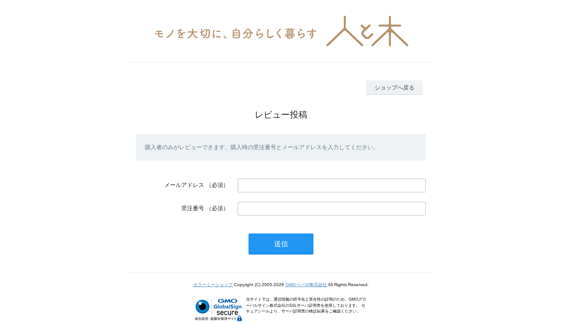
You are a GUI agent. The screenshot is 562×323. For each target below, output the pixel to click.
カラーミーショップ (213, 284)
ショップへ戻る (394, 87)
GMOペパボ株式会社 (306, 284)
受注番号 (192, 208)
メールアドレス (184, 185)
